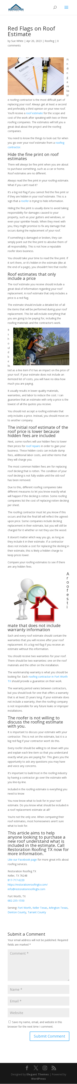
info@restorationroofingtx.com (26, 889)
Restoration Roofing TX (30, 849)
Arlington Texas (58, 907)
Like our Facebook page (22, 859)
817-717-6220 (16, 880)
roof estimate (34, 113)
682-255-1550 (16, 900)
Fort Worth (24, 907)
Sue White (17, 41)
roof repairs (33, 446)
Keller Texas (40, 907)
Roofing (49, 41)
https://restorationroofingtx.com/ (28, 884)
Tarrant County (37, 912)
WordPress (38, 1078)
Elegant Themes (38, 1074)
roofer (25, 201)
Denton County (17, 912)
